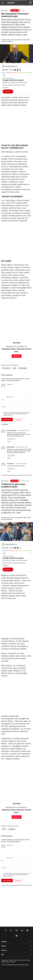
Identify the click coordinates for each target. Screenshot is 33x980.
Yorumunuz (10, 384)
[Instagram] (16, 930)
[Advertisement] (16, 125)
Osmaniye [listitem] (12, 829)
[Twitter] (11, 930)
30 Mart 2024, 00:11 (21, 463)
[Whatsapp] (16, 936)
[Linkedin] (22, 930)
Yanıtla (9, 441)
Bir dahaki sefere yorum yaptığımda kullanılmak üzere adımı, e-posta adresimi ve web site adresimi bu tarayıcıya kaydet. (16, 414)
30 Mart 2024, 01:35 (22, 447)
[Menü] (3, 2)
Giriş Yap (18, 419)
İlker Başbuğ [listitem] (22, 368)
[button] (18, 10)
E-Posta (4, 406)
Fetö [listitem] (14, 368)
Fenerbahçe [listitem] (6, 368)
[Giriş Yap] (30, 2)
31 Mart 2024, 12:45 (24, 430)
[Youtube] (27, 930)
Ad (2, 399)
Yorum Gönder (7, 419)
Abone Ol (16, 356)
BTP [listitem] (4, 829)
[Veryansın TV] (11, 3)
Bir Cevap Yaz (7, 375)
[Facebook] (6, 930)
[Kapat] (30, 74)
